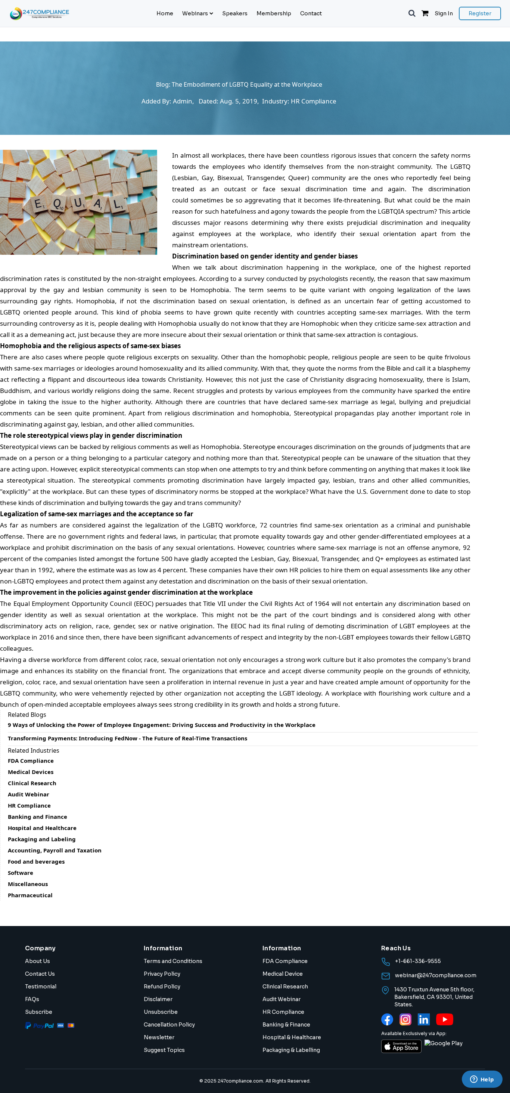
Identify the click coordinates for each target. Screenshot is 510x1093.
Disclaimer (158, 999)
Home (164, 13)
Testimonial (40, 986)
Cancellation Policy (169, 1024)
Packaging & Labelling (291, 1050)
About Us (37, 961)
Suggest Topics (164, 1050)
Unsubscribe (161, 1012)
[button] (412, 13)
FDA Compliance (285, 961)
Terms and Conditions (173, 961)
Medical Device (282, 973)
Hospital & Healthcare (291, 1037)
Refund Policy (162, 986)
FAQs (32, 999)
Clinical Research (285, 986)
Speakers (235, 13)
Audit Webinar (281, 999)
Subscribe (38, 1012)
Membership (273, 13)
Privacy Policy (162, 973)
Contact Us (40, 973)
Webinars (195, 13)
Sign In (444, 13)
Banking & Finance (286, 1024)
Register (480, 13)
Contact (311, 13)
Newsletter (159, 1037)
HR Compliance (283, 1012)
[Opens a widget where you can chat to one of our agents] (482, 1080)
